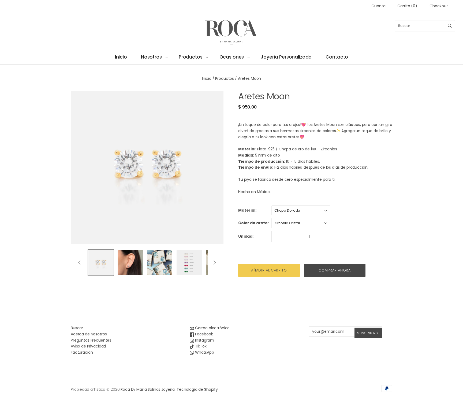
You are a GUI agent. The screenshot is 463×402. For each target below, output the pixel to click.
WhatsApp (204, 352)
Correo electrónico (212, 328)
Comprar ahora (334, 270)
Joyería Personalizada (286, 57)
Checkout (439, 6)
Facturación (82, 352)
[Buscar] (450, 25)
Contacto (337, 57)
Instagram (204, 340)
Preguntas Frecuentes (91, 340)
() (407, 6)
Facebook (203, 334)
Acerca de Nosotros (89, 334)
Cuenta (378, 6)
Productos (191, 57)
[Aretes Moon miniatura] (101, 262)
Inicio (121, 57)
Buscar (77, 328)
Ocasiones (231, 57)
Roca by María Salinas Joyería (148, 389)
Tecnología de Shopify (197, 389)
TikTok (200, 346)
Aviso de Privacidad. (89, 346)
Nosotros (151, 57)
